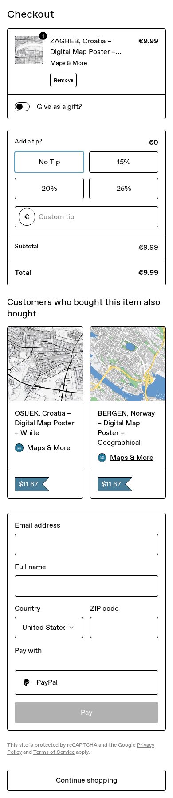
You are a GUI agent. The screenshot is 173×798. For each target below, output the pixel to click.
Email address (37, 525)
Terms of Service (54, 752)
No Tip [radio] (49, 162)
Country (27, 608)
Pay (87, 712)
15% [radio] (123, 162)
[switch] (22, 106)
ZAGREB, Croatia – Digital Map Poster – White (83, 51)
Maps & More (68, 63)
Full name (30, 567)
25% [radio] (124, 188)
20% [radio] (49, 188)
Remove (63, 80)
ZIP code (104, 608)
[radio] (86, 682)
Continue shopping (86, 780)
